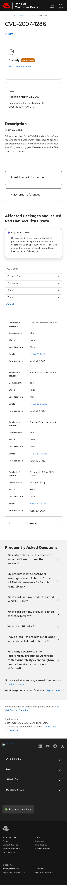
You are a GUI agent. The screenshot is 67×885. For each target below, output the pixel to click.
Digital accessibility (44, 872)
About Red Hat (9, 837)
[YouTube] (48, 747)
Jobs (37, 837)
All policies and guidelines (13, 872)
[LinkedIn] (40, 747)
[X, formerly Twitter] (63, 747)
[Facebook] (55, 747)
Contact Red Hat (10, 845)
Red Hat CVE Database (15, 16)
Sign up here (53, 690)
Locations (39, 841)
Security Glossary (14, 684)
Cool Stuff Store (42, 848)
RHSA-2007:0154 (39, 354)
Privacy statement (10, 869)
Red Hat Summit (9, 852)
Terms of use (40, 869)
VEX (7, 34)
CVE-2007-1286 (39, 16)
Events (5, 841)
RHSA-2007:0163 (39, 503)
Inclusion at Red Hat (11, 848)
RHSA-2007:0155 (38, 403)
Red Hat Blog (41, 845)
